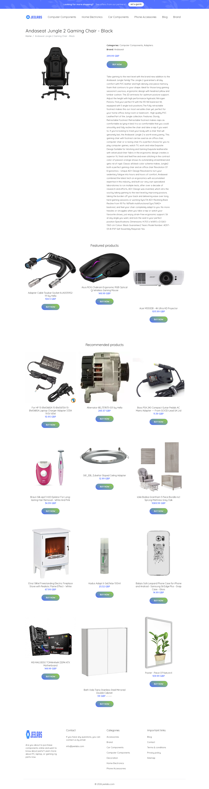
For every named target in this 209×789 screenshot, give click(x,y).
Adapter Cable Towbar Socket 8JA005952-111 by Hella (50, 294)
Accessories (113, 737)
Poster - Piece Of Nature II (158, 672)
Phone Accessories (145, 17)
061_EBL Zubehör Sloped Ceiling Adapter (104, 475)
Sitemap (151, 758)
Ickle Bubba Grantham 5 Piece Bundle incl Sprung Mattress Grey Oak (158, 498)
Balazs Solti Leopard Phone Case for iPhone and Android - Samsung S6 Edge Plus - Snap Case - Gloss (158, 586)
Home (29, 36)
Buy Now (117, 64)
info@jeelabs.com (75, 746)
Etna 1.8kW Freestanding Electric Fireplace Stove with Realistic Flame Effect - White (50, 585)
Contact (151, 742)
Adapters (148, 45)
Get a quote (136, 4)
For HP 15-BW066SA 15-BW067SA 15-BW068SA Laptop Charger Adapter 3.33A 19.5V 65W (50, 410)
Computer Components (62, 17)
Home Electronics (92, 17)
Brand (177, 17)
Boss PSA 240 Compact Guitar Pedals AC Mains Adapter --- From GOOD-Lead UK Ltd (158, 409)
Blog (164, 17)
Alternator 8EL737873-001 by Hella (104, 407)
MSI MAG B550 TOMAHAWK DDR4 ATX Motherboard (50, 664)
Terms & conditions (156, 747)
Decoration (112, 758)
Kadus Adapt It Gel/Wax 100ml (105, 583)
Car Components (118, 17)
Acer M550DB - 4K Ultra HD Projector (158, 308)
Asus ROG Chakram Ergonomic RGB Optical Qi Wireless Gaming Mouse (104, 289)
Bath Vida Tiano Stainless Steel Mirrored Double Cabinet (104, 691)
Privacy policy (154, 752)
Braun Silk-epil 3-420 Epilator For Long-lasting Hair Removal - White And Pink (50, 498)
